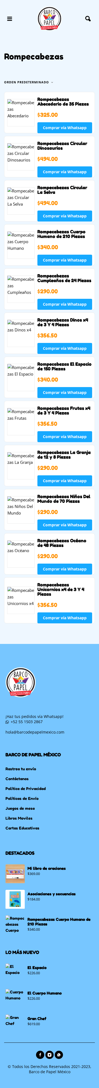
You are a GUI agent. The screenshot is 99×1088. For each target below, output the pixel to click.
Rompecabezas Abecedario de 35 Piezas (63, 101)
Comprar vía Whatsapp (65, 127)
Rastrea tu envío (21, 768)
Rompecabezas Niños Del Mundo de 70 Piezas (63, 499)
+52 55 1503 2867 (27, 721)
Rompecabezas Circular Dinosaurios (62, 146)
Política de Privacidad (26, 788)
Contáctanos (17, 778)
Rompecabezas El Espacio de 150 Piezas (64, 366)
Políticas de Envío (22, 798)
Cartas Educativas (22, 828)
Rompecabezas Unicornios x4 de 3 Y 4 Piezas (60, 589)
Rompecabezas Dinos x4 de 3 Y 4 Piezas (62, 322)
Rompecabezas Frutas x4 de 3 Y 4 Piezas (63, 410)
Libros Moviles (19, 818)
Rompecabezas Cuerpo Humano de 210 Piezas (61, 234)
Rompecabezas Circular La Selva (62, 190)
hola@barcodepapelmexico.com (35, 732)
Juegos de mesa (20, 808)
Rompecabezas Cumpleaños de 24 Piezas (64, 278)
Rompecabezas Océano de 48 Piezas (61, 543)
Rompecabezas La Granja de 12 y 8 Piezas (64, 455)
